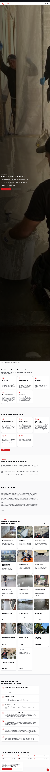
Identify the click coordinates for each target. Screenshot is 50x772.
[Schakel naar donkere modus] (45, 4)
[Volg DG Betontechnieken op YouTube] (48, 1)
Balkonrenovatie (7, 362)
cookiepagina (4, 766)
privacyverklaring (13, 766)
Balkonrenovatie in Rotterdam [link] (15, 362)
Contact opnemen (16, 188)
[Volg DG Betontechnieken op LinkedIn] (41, 1)
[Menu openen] (48, 4)
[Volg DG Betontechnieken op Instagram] (43, 1)
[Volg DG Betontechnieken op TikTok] (45, 1)
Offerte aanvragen (5, 188)
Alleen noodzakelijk (17, 768)
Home (2, 362)
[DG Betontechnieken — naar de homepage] (6, 4)
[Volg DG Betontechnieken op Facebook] (39, 1)
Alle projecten (45, 523)
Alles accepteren (7, 768)
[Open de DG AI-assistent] (47, 769)
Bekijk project (5, 547)
